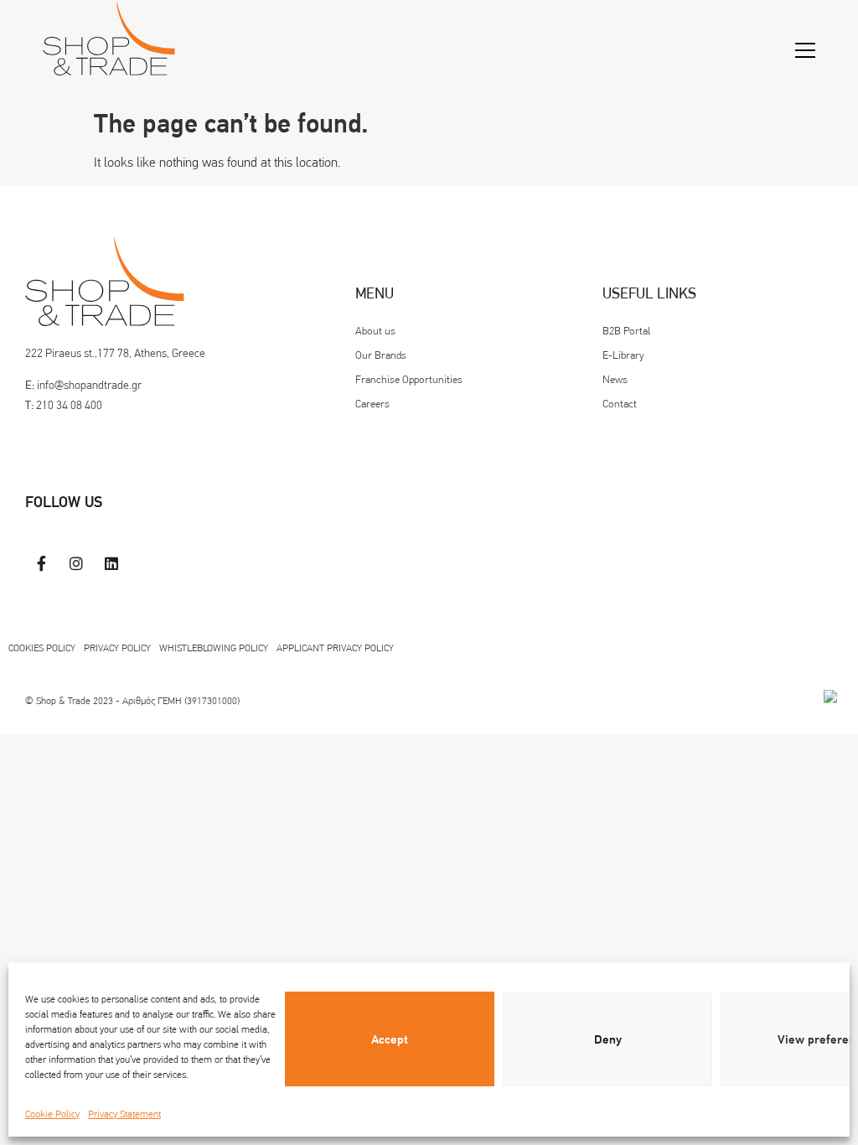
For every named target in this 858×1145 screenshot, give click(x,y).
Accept (389, 1039)
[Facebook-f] (42, 563)
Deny (608, 1039)
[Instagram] (77, 563)
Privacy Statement (124, 1114)
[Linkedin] (111, 563)
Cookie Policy (52, 1114)
